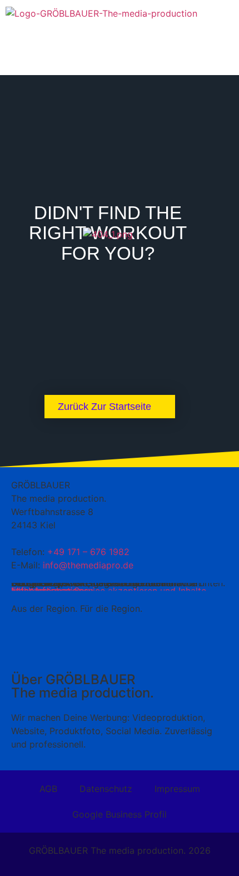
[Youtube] (89, 648)
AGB (48, 788)
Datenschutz (105, 788)
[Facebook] (150, 648)
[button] (119, 35)
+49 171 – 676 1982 (88, 551)
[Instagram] (119, 648)
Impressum (177, 788)
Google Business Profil (119, 814)
